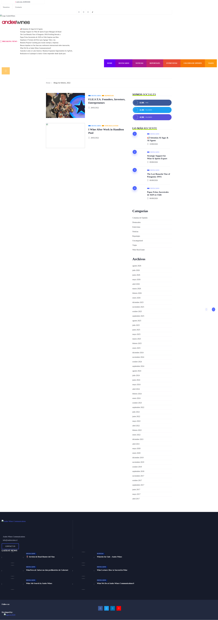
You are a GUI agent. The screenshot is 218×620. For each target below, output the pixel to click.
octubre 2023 (137, 403)
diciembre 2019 (138, 458)
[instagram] (88, 12)
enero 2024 (136, 398)
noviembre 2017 (138, 476)
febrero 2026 (137, 293)
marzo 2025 (136, 339)
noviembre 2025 (138, 307)
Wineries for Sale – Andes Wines (109, 557)
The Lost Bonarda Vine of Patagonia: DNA (158, 175)
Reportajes (155, 63)
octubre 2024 (137, 362)
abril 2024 (136, 389)
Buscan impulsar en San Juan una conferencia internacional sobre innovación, (45, 45)
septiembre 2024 (138, 366)
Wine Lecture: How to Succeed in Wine (112, 570)
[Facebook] (79, 12)
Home (109, 63)
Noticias (139, 63)
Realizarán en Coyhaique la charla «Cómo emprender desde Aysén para (43, 53)
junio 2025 (136, 330)
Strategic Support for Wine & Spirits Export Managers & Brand (40, 32)
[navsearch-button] (6, 70)
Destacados (124, 63)
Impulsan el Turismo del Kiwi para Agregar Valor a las (37, 40)
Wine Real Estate (138, 250)
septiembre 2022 (138, 407)
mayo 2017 (136, 494)
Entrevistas (171, 63)
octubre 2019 (137, 467)
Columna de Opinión (193, 63)
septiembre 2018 (138, 471)
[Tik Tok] (93, 12)
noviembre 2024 (138, 357)
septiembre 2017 (138, 485)
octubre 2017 (137, 480)
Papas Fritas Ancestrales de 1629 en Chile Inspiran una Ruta (39, 37)
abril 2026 (136, 284)
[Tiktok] (118, 608)
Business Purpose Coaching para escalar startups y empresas (39, 43)
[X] (106, 608)
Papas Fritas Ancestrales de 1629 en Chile (158, 193)
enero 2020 (136, 453)
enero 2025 (136, 348)
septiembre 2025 (138, 316)
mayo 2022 (136, 421)
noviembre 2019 (138, 462)
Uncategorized (137, 241)
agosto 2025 (136, 321)
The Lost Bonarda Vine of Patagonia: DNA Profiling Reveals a (40, 34)
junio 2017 (136, 489)
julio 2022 (136, 412)
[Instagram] (112, 608)
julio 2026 (136, 270)
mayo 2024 (136, 384)
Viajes (211, 63)
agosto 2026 (136, 266)
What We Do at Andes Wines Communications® (35, 48)
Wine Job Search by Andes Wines (39, 583)
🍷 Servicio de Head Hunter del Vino (40, 557)
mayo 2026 (136, 279)
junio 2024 (136, 380)
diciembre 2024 (138, 353)
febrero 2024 (137, 394)
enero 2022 (136, 435)
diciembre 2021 (138, 439)
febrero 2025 (137, 343)
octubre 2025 (137, 311)
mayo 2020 (136, 448)
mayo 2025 (136, 334)
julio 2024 (136, 375)
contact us (10, 546)
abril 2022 (136, 426)
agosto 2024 (136, 371)
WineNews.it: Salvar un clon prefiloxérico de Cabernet (47, 570)
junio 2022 (136, 416)
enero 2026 (136, 298)
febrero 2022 (137, 430)
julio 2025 (136, 325)
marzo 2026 (136, 289)
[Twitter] (84, 12)
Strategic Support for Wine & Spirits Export (157, 157)
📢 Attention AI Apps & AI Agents (31, 29)
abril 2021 (136, 444)
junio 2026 (136, 275)
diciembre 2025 (138, 302)
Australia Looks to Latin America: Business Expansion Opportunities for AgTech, (46, 51)
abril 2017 (136, 499)
